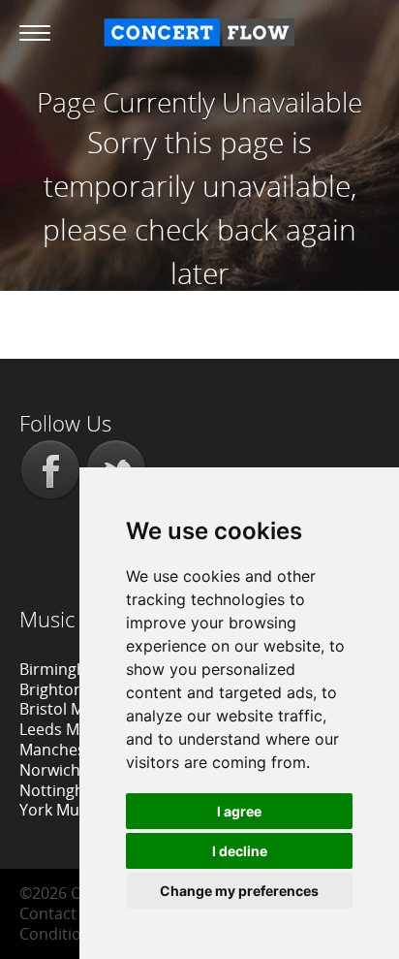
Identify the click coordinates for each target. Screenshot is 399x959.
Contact (48, 913)
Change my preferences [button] (239, 890)
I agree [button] (239, 811)
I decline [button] (239, 851)
